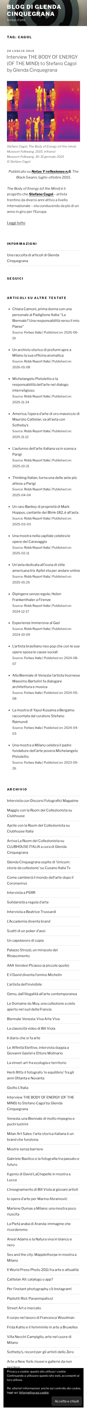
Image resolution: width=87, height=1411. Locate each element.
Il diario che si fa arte (23, 1038)
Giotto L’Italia (17, 1088)
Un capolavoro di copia (25, 940)
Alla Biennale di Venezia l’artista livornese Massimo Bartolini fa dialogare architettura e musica (46, 681)
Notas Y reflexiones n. (50, 171)
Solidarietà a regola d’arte (28, 902)
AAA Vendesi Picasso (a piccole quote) (38, 965)
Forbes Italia (33, 332)
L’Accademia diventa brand (28, 921)
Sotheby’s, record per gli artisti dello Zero (40, 1352)
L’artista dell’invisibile (24, 984)
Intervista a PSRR (21, 893)
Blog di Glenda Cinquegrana (34, 10)
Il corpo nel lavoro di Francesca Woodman (40, 1318)
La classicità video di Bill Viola (31, 1028)
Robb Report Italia (37, 361)
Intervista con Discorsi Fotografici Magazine (42, 801)
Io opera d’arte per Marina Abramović (37, 1199)
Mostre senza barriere (25, 1149)
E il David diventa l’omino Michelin (34, 975)
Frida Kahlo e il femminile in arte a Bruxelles (42, 1327)
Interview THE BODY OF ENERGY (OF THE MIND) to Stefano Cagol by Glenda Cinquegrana (42, 63)
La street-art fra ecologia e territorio (36, 1063)
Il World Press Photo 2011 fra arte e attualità (43, 1270)
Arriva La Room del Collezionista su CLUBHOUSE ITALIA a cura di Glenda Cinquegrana (37, 847)
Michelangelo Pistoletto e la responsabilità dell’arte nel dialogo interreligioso (40, 385)
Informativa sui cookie (34, 1392)
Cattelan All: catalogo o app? (30, 1279)
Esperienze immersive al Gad (36, 623)
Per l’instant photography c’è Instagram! (39, 1289)
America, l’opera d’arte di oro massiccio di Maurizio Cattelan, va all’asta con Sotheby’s (46, 420)
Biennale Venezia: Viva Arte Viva (33, 1019)
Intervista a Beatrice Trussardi (31, 912)
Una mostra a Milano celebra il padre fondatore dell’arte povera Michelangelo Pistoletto (45, 751)
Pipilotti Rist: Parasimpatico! (30, 1298)
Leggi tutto (16, 223)
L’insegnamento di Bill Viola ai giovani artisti (42, 1189)
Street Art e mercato (24, 1308)
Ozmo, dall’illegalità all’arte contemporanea (42, 994)
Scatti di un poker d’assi (26, 931)
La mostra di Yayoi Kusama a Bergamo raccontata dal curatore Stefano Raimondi (43, 716)
